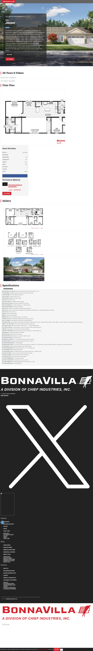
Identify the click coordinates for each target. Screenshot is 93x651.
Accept (57, 649)
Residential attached (8, 628)
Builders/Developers (9, 570)
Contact (10, 190)
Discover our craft (8, 524)
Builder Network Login (9, 573)
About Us (5, 568)
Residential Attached (9, 552)
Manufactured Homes (9, 549)
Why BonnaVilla (6, 637)
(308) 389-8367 (4, 395)
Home (6, 16)
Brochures (6, 521)
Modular (5, 626)
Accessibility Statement (10, 580)
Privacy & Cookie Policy (9, 577)
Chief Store (6, 531)
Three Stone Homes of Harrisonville (16, 16)
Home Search (6, 545)
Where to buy (6, 641)
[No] (61, 650)
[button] (14, 175)
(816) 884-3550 (17, 190)
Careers (5, 575)
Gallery (5, 526)
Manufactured (6, 627)
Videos (5, 528)
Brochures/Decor (7, 631)
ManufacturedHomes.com (11, 598)
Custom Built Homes (8, 629)
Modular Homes (7, 547)
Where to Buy (7, 554)
